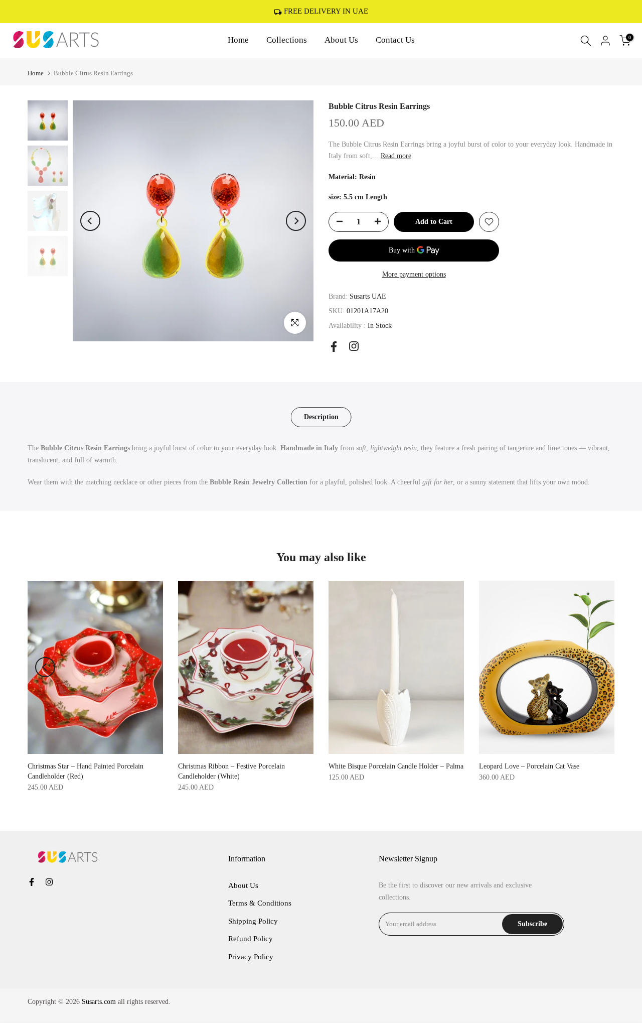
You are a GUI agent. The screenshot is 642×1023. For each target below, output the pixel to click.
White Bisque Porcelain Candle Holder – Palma (396, 766)
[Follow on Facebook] (334, 346)
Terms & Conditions (259, 903)
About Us (341, 40)
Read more (396, 156)
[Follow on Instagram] (354, 346)
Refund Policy (250, 939)
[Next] (296, 221)
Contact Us (395, 40)
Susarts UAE (368, 296)
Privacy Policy (250, 957)
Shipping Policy (253, 921)
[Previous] (90, 221)
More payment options (414, 274)
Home (238, 40)
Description (321, 417)
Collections (286, 40)
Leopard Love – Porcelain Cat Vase (529, 766)
